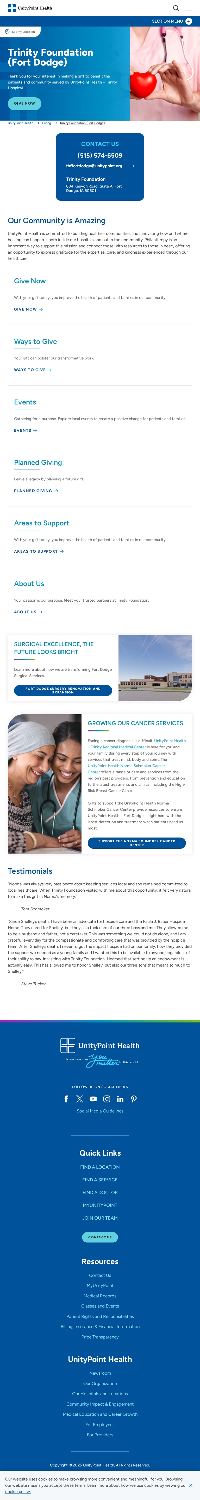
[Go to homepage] (30, 8)
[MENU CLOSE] (188, 8)
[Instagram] (107, 1099)
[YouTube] (93, 1099)
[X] (79, 1099)
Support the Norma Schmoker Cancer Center (136, 843)
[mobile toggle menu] (176, 8)
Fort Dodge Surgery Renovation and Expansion (63, 690)
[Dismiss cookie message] (191, 1485)
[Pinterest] (134, 1099)
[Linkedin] (120, 1099)
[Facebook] (66, 1099)
